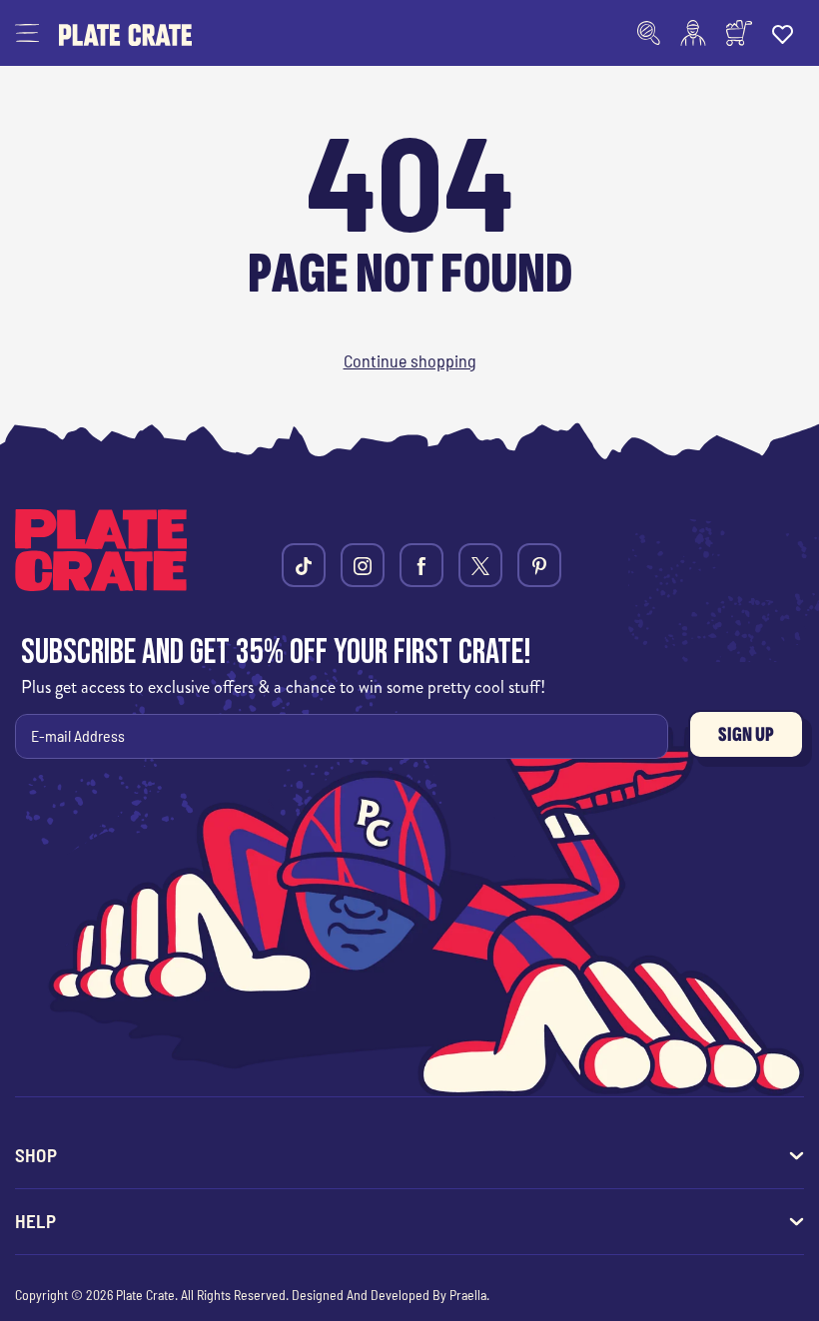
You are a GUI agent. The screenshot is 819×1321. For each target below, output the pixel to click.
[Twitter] (480, 565)
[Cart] (739, 33)
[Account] (693, 33)
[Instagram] (363, 565)
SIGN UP (746, 734)
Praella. (469, 1294)
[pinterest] (539, 565)
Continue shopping (410, 360)
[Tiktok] (304, 565)
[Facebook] (421, 565)
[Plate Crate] (125, 33)
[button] (27, 33)
